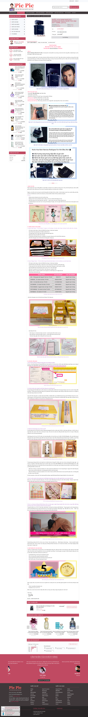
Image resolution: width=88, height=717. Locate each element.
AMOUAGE (44, 692)
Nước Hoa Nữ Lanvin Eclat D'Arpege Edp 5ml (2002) (19, 93)
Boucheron (33, 700)
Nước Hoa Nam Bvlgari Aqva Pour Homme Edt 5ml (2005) (20, 68)
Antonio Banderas (59, 692)
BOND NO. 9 (69, 695)
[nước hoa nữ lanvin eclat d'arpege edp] (12, 94)
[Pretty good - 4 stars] (33, 646)
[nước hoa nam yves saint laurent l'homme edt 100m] (12, 118)
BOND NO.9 (44, 699)
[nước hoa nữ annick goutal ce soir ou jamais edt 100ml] (46, 624)
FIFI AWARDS (68, 12)
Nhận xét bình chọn (73, 644)
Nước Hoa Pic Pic (36, 587)
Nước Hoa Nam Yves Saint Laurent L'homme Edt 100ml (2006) (19, 118)
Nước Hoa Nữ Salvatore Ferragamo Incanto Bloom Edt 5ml (20, 85)
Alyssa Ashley (33, 692)
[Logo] (21, 7)
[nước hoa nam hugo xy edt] (12, 137)
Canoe (68, 700)
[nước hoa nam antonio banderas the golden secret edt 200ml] (12, 128)
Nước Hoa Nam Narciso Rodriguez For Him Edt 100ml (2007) (45, 606)
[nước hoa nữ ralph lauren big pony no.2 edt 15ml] (12, 110)
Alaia (31, 690)
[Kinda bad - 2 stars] (30, 646)
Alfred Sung (44, 690)
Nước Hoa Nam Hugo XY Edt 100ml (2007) (20, 136)
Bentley (57, 695)
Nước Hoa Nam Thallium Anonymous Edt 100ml (10, 713)
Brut (56, 697)
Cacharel (32, 704)
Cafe (68, 699)
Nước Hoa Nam (20, 12)
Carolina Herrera (45, 704)
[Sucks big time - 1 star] (29, 646)
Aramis (68, 692)
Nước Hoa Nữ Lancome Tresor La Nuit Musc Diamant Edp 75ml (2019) (12, 708)
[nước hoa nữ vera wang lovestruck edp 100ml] (33, 624)
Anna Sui (32, 694)
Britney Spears (45, 700)
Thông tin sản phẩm (42, 42)
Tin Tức (74, 12)
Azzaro (57, 694)
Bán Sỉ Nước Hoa (36, 714)
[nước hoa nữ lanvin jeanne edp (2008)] (12, 77)
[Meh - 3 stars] (31, 646)
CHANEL (68, 704)
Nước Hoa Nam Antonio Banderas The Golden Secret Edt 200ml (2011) (20, 128)
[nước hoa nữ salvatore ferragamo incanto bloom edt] (12, 85)
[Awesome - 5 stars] (34, 646)
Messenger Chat (19, 43)
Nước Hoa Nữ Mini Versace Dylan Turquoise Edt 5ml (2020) (59, 632)
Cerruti (57, 704)
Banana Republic (70, 694)
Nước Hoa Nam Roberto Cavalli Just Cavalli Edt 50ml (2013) (72, 632)
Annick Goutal (44, 694)
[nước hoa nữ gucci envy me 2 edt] (12, 144)
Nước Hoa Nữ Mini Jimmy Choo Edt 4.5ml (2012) (19, 101)
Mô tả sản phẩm (31, 42)
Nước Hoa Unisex (30, 12)
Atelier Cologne (45, 695)
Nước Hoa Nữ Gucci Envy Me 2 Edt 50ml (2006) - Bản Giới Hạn (19, 143)
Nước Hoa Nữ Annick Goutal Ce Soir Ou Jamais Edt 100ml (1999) (46, 632)
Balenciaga (33, 697)
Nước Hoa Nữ (12, 12)
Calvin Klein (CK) (59, 700)
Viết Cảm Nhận (46, 680)
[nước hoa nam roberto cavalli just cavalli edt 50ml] (72, 624)
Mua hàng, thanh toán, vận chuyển (39, 711)
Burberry (32, 702)
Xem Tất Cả (41, 680)
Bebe (43, 697)
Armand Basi (33, 695)
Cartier (68, 702)
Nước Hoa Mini (49, 12)
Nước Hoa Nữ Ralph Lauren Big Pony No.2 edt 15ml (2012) (19, 109)
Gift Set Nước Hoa (59, 12)
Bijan (31, 699)
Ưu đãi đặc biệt (51, 42)
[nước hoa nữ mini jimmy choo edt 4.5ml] (12, 102)
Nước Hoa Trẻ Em (40, 12)
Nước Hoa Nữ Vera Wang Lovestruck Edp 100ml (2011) (33, 632)
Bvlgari (43, 702)
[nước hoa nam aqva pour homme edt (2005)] (12, 69)
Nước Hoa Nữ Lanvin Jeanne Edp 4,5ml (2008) (19, 76)
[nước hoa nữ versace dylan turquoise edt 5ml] (59, 624)
